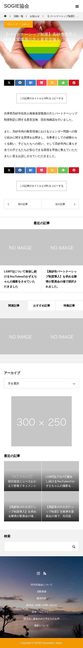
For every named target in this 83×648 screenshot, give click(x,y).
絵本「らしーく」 (41, 612)
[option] (21, 260)
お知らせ (26, 24)
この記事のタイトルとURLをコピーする (41, 98)
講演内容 (41, 598)
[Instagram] (38, 573)
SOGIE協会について (42, 584)
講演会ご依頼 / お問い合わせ (41, 605)
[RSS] (45, 573)
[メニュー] (77, 6)
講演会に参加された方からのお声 (41, 618)
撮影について (41, 625)
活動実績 (41, 591)
